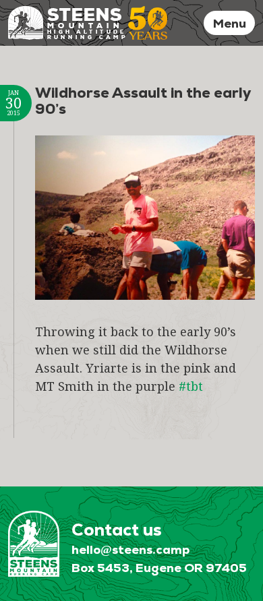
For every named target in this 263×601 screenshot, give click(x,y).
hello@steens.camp (130, 549)
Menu (229, 23)
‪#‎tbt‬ (191, 386)
